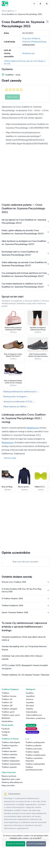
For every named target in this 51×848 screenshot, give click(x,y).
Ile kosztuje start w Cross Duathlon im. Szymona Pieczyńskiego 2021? (20, 253)
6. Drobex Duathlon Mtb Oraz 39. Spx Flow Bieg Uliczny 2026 (21, 590)
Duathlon (30, 693)
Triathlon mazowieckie (11, 764)
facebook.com (28, 53)
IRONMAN (6, 718)
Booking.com (33, 427)
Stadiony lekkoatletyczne (12, 782)
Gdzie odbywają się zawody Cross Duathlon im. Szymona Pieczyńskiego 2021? (24, 264)
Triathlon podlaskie (33, 745)
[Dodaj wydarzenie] (34, 3)
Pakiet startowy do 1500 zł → (15, 406)
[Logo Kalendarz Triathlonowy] (5, 3)
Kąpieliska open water (11, 779)
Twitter (5, 735)
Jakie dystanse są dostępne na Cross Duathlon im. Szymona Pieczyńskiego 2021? (24, 243)
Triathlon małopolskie (11, 761)
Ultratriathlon (7, 721)
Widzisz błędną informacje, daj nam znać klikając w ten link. (25, 62)
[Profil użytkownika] (40, 3)
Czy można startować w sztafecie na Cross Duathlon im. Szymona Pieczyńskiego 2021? (23, 285)
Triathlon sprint (8, 712)
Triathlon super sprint (11, 715)
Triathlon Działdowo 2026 (12, 605)
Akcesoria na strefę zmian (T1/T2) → (18, 401)
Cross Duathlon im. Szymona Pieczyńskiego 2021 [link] (22, 14)
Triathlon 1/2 (7, 699)
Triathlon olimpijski (9, 709)
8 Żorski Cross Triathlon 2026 (14, 582)
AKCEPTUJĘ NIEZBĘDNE (36, 844)
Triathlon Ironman (9, 696)
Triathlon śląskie (32, 752)
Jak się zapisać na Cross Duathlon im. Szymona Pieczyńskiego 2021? (24, 221)
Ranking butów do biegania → (16, 396)
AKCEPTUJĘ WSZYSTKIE (15, 844)
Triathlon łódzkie (8, 757)
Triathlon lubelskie (9, 754)
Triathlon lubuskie (9, 751)
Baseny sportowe (9, 776)
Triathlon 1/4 (7, 702)
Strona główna (8, 11)
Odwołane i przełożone (35, 718)
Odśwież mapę (10, 458)
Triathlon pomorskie (34, 748)
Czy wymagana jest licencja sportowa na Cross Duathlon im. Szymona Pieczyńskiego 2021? (24, 275)
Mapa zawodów (8, 785)
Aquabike (30, 702)
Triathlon (5, 693)
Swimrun (29, 699)
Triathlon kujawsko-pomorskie (10, 746)
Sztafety (29, 709)
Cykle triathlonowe (34, 715)
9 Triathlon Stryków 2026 (12, 598)
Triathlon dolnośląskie (11, 742)
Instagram (6, 732)
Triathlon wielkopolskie (35, 764)
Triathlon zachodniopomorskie (34, 768)
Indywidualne (31, 712)
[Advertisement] (25, 173)
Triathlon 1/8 (7, 705)
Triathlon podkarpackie (35, 742)
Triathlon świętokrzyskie (36, 755)
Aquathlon (30, 696)
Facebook (6, 729)
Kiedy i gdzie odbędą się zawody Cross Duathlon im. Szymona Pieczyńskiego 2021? (23, 232)
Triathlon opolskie (9, 767)
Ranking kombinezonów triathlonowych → (20, 391)
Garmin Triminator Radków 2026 (15, 612)
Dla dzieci (30, 705)
